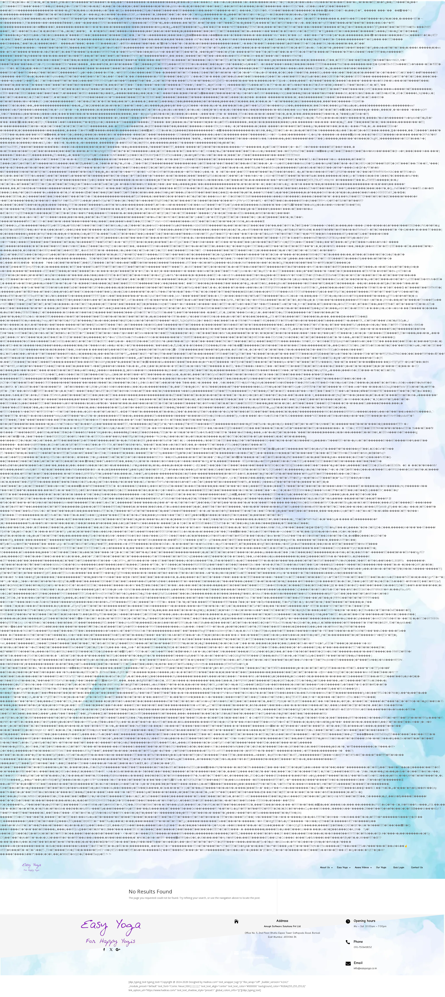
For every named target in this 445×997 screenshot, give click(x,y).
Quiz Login (398, 867)
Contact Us (417, 867)
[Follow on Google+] (118, 949)
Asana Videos (362, 867)
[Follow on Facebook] (104, 949)
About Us (325, 867)
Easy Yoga (342, 867)
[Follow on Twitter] (111, 949)
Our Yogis (381, 867)
